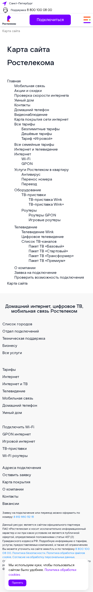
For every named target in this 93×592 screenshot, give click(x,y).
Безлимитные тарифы (40, 129)
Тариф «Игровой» (36, 138)
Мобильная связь (29, 86)
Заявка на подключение (35, 272)
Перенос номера (36, 179)
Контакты (22, 105)
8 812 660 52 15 (24, 517)
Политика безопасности (28, 553)
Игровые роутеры (45, 220)
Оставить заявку (16, 475)
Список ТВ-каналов (39, 241)
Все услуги (12, 352)
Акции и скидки (28, 90)
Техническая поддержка (23, 338)
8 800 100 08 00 (39, 10)
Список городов (17, 324)
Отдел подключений (20, 331)
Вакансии (10, 503)
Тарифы (9, 369)
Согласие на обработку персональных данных (43, 557)
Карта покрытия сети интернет (41, 119)
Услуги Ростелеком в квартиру (41, 169)
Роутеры (29, 210)
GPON (27, 163)
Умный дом (24, 100)
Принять (17, 583)
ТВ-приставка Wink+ (46, 204)
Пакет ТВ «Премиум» (47, 260)
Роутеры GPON (42, 215)
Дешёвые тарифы (36, 133)
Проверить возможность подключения (49, 277)
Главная (14, 81)
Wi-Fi (26, 159)
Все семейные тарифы (34, 144)
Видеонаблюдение (30, 114)
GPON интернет (16, 434)
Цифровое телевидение (42, 236)
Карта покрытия (16, 482)
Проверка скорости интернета (41, 95)
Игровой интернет (18, 441)
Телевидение (25, 227)
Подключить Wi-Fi (18, 427)
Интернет (22, 154)
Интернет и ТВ (15, 384)
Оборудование (27, 190)
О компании (25, 268)
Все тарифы (24, 124)
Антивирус (31, 174)
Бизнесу (9, 345)
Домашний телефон (31, 110)
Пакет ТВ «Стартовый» (48, 251)
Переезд (29, 184)
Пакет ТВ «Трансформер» (51, 256)
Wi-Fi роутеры (15, 455)
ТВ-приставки (33, 194)
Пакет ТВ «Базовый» (46, 246)
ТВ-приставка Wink (45, 199)
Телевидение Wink (37, 232)
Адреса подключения (21, 467)
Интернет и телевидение (36, 149)
